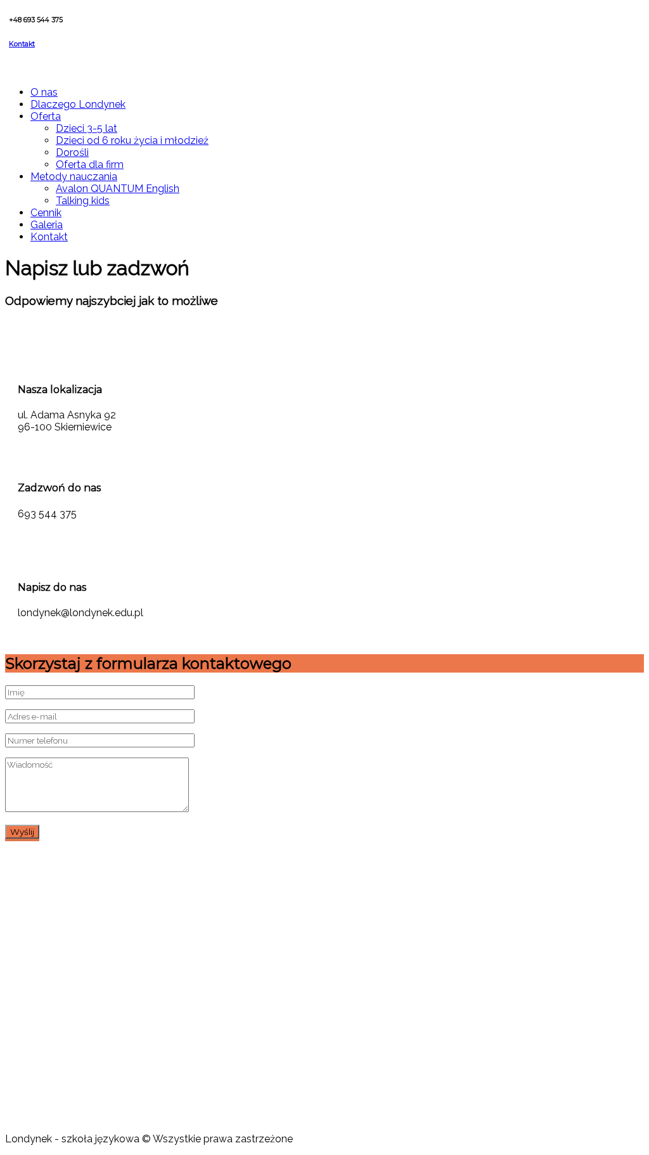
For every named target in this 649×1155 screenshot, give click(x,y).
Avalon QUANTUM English (117, 189)
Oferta (45, 116)
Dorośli (72, 152)
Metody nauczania (73, 177)
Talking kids (83, 201)
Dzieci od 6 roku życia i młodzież (132, 140)
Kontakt (22, 44)
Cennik (45, 213)
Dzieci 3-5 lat (86, 128)
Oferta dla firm (90, 164)
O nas (44, 92)
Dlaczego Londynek (77, 104)
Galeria (46, 225)
